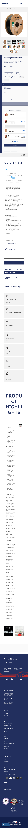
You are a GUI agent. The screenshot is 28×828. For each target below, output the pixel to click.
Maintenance (6, 761)
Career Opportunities (8, 712)
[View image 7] (9, 47)
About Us (6, 710)
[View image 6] (5, 47)
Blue (17, 73)
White (12, 79)
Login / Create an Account (9, 769)
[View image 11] (12, 51)
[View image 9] (19, 47)
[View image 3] (14, 42)
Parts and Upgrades (8, 745)
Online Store (6, 735)
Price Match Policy (8, 725)
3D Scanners (6, 738)
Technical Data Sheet (12, 243)
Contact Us (6, 715)
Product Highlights (23, 155)
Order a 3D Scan (7, 758)
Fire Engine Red (9, 73)
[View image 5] (23, 42)
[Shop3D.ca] (5, 4)
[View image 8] (14, 47)
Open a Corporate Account (9, 774)
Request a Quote (7, 150)
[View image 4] (19, 42)
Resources (6, 791)
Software (6, 748)
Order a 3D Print (7, 756)
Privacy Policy (7, 727)
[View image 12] (16, 51)
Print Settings (14, 154)
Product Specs (5, 154)
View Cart (6, 771)
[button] (17, 3)
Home (3, 8)
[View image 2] (9, 42)
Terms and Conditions (8, 728)
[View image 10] (23, 47)
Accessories (6, 746)
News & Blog (6, 713)
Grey (22, 76)
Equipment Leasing (8, 759)
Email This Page (14, 150)
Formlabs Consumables (9, 743)
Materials (6, 741)
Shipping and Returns (8, 723)
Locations (6, 717)
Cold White (7, 76)
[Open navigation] (21, 3)
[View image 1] (5, 42)
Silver (15, 76)
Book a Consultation (8, 763)
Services (5, 749)
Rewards (5, 772)
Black (7, 79)
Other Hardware (7, 740)
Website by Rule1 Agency (17, 824)
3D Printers (6, 736)
